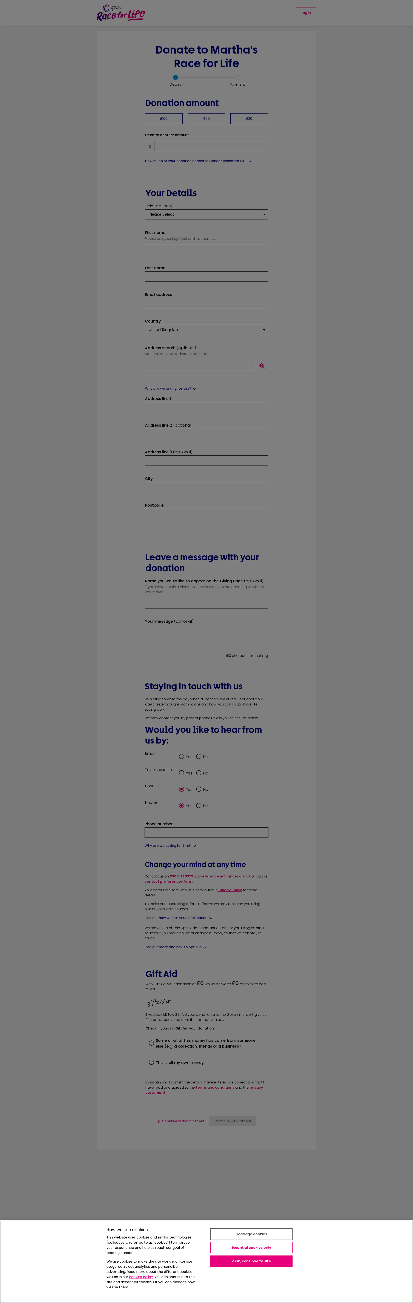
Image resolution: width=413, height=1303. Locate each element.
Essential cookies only (251, 1247)
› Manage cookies (251, 1234)
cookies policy (141, 1276)
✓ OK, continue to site (251, 1261)
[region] (206, 1261)
